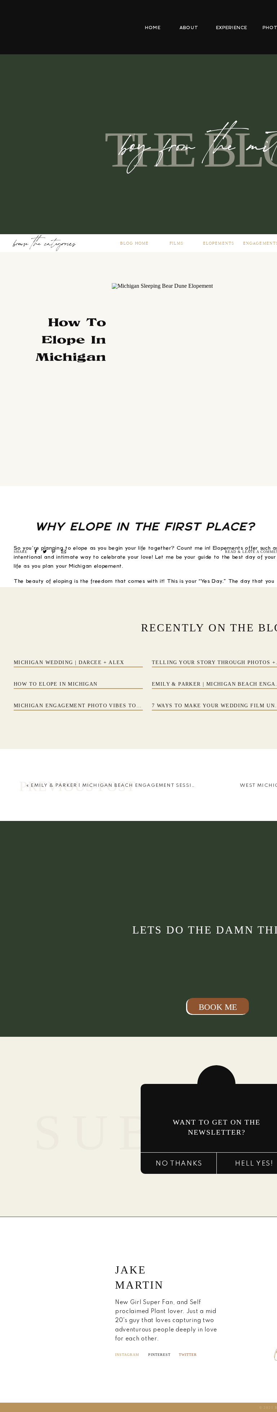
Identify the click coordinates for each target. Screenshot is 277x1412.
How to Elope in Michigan (56, 684)
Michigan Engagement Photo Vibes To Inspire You (94, 705)
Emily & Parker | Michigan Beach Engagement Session (116, 785)
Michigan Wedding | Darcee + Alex (69, 662)
